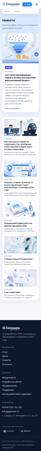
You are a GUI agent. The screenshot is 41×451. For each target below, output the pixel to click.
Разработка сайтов (11, 381)
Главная (7, 11)
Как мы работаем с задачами (16, 394)
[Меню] (37, 4)
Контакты (7, 364)
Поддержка (8, 389)
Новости (6, 360)
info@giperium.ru (10, 411)
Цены (5, 356)
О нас (5, 352)
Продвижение (9, 385)
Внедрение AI (9, 377)
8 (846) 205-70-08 (11, 407)
